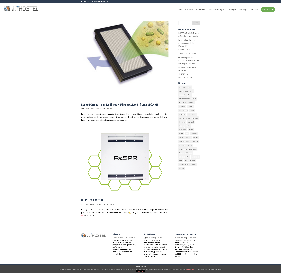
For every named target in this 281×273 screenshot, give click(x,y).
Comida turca (183, 91)
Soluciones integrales (185, 153)
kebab (188, 118)
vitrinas (181, 168)
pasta (181, 137)
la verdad (191, 122)
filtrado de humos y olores (187, 99)
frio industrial (183, 110)
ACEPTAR (140, 271)
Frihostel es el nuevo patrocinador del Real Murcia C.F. (187, 43)
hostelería (182, 114)
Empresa (189, 10)
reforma (195, 141)
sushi (180, 161)
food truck (182, 103)
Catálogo (243, 10)
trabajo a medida (184, 165)
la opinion (182, 122)
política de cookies (191, 269)
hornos (192, 110)
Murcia (191, 130)
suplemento (195, 157)
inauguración (192, 114)
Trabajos (232, 10)
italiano (181, 118)
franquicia (182, 106)
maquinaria (182, 130)
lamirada (195, 118)
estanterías (182, 95)
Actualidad (200, 10)
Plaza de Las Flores (185, 141)
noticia (181, 134)
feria (189, 95)
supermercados (184, 157)
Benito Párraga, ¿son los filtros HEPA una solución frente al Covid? (119, 104)
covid (191, 91)
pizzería (195, 137)
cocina (189, 87)
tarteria (192, 161)
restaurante (193, 149)
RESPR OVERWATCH (92, 200)
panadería (194, 134)
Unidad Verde (268, 9)
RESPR (190, 145)
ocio (187, 134)
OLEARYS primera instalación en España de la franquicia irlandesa (188, 60)
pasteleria (188, 137)
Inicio (179, 10)
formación (191, 103)
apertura (182, 87)
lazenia (181, 126)
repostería (182, 145)
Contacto (254, 10)
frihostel (190, 106)
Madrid (188, 126)
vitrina (194, 165)
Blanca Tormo (89, 109)
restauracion (183, 149)
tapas (186, 161)
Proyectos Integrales (217, 10)
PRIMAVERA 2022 (185, 50)
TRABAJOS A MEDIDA (187, 53)
